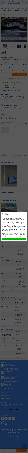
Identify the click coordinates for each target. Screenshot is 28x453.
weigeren (9, 232)
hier (19, 227)
